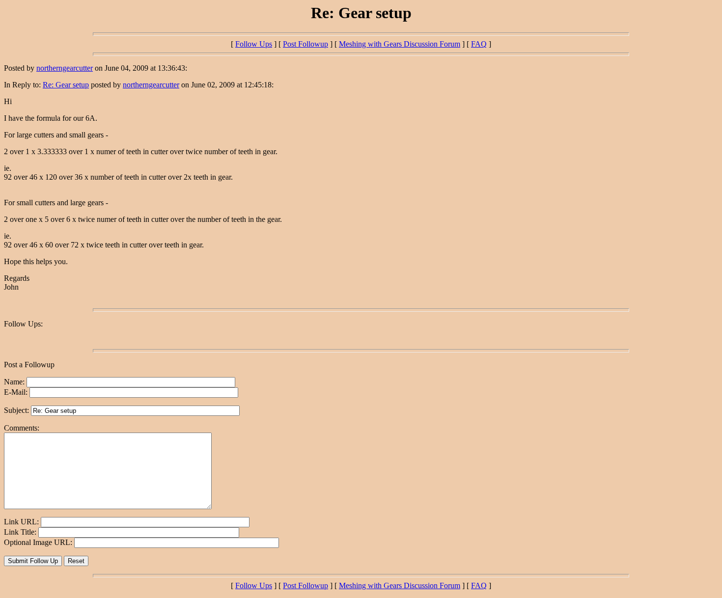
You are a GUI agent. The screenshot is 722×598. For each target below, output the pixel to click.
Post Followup (305, 44)
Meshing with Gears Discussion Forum (399, 44)
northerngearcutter (64, 68)
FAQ (479, 44)
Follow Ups (253, 44)
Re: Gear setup (66, 85)
